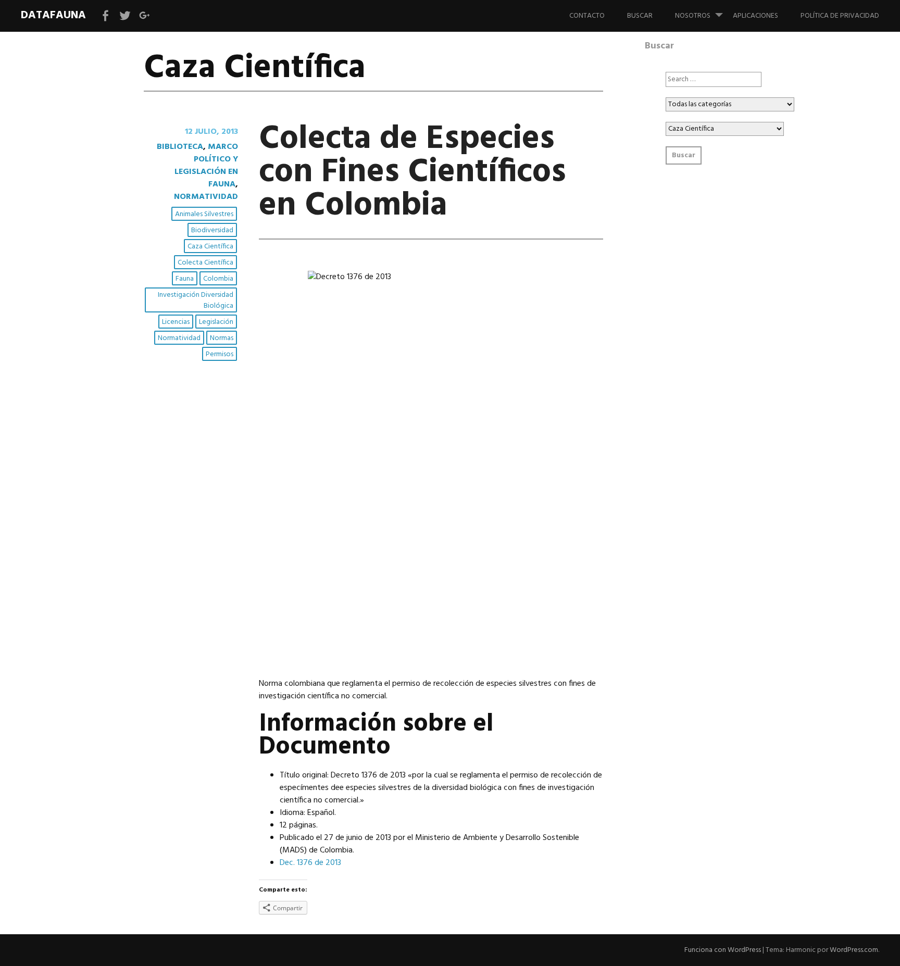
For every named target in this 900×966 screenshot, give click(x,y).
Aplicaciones (755, 16)
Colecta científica (205, 263)
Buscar (640, 16)
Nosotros (692, 16)
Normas (221, 338)
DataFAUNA (53, 15)
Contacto (587, 16)
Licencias (176, 322)
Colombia (218, 279)
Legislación (216, 322)
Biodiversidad (212, 230)
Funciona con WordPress (722, 950)
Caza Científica (210, 247)
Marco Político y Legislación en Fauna (206, 165)
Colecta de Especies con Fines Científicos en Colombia (412, 172)
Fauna (185, 279)
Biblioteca (180, 147)
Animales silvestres (204, 214)
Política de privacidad (840, 16)
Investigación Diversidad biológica (195, 300)
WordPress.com (854, 950)
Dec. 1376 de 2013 (310, 863)
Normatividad (206, 197)
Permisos (219, 354)
